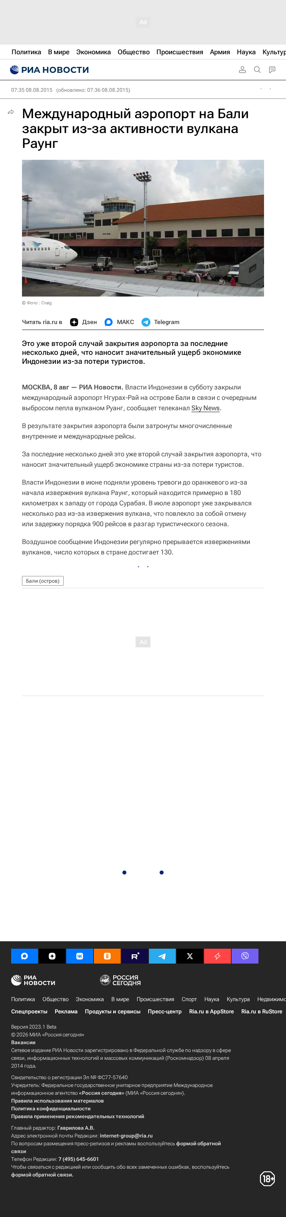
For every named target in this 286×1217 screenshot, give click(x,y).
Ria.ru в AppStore (211, 1011)
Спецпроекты (29, 1011)
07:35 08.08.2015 (32, 90)
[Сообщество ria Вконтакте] (79, 956)
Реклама (66, 1011)
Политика (23, 999)
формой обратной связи (41, 1175)
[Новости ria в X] (190, 956)
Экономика (90, 999)
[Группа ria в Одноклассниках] (107, 956)
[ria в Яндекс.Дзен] (52, 956)
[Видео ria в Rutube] (134, 956)
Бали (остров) (43, 581)
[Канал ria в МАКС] (24, 956)
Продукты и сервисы (112, 1011)
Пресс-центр (165, 1011)
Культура (238, 999)
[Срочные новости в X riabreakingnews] (217, 956)
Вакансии (23, 1042)
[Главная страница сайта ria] (48, 69)
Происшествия (155, 999)
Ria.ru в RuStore (261, 1011)
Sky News (205, 408)
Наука (211, 999)
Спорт (189, 999)
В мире (120, 999)
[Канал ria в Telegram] (162, 956)
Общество (55, 999)
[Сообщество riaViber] (245, 956)
